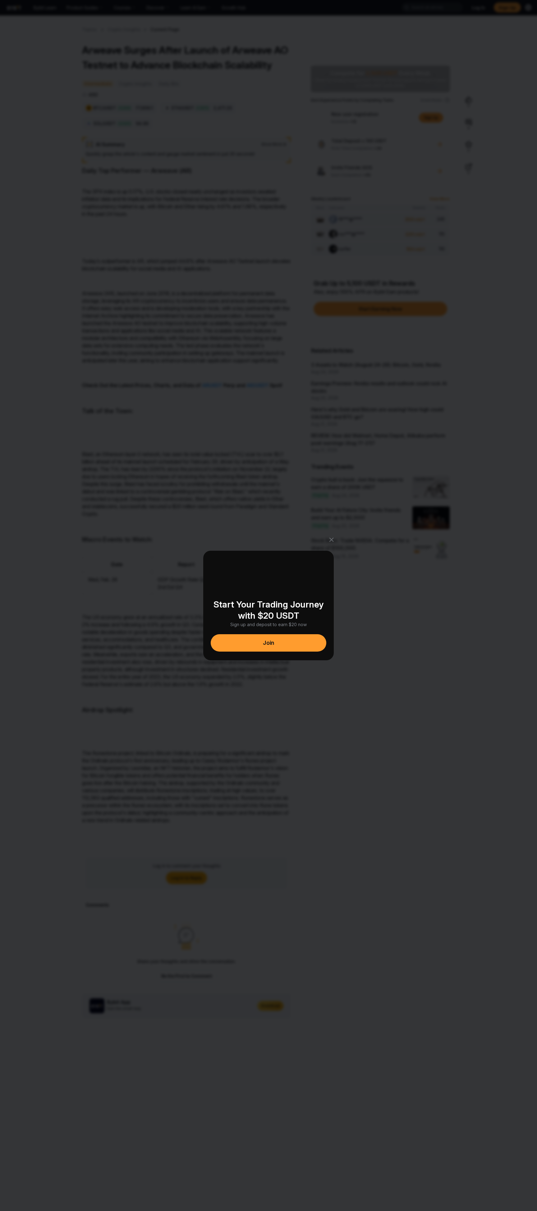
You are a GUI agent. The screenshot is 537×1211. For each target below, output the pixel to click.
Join (268, 642)
